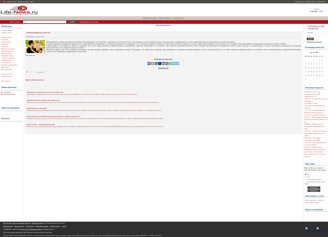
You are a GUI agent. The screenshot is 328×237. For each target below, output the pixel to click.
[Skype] (174, 63)
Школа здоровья (7, 60)
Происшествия (6, 42)
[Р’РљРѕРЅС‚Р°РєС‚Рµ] (149, 63)
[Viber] (166, 63)
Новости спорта (7, 53)
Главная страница (7, 30)
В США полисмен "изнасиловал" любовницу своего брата (314, 126)
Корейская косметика (150, 18)
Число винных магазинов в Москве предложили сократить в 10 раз (315, 119)
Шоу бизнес (5, 67)
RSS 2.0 (32, 2)
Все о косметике (6, 92)
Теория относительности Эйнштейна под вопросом (314, 105)
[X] (159, 63)
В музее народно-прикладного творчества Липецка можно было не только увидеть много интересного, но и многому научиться (315, 151)
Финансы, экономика (8, 49)
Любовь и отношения (8, 58)
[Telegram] (177, 63)
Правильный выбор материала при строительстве (43, 100)
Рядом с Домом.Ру (165, 18)
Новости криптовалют (8, 94)
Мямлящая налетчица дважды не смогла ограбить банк (45, 92)
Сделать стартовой (11, 2)
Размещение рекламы (310, 1)
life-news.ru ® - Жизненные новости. (31, 229)
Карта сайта (30, 226)
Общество (5, 44)
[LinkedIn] (163, 63)
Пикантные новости (8, 56)
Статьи (64, 226)
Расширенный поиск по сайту (89, 22)
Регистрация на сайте (316, 26)
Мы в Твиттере (6, 81)
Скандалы (5, 39)
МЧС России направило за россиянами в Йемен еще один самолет (315, 133)
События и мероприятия (9, 65)
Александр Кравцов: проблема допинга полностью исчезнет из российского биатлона (314, 112)
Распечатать (163, 68)
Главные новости (7, 37)
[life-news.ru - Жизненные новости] (19, 14)
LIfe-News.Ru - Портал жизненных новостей (17, 223)
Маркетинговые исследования (37, 108)
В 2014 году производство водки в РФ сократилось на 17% (312, 94)
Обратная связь (321, 1)
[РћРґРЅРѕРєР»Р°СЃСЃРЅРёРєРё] (152, 63)
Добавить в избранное (23, 2)
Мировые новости (7, 51)
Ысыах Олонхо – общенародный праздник (41, 124)
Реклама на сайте (7, 74)
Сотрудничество (299, 1)
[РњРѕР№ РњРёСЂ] (156, 63)
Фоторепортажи (178, 18)
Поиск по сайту (19, 226)
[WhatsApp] (170, 63)
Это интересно (6, 63)
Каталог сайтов (55, 226)
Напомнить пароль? (314, 42)
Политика (5, 46)
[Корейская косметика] (163, 25)
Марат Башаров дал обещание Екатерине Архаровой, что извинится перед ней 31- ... (54, 116)
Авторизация (313, 28)
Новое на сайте (6, 33)
